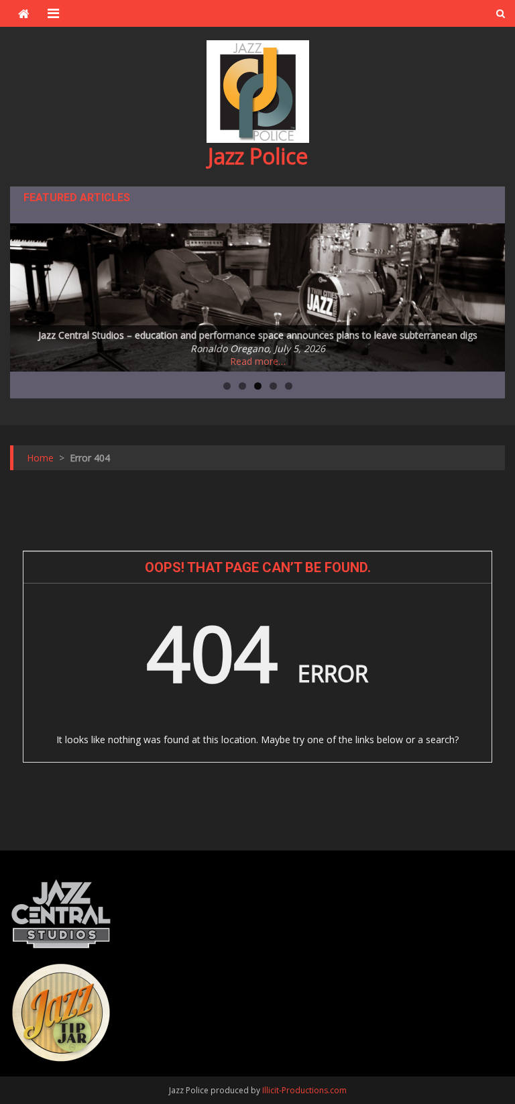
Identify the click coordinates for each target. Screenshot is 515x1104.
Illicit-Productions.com (304, 1090)
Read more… (258, 361)
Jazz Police (258, 156)
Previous (27, 294)
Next (488, 294)
